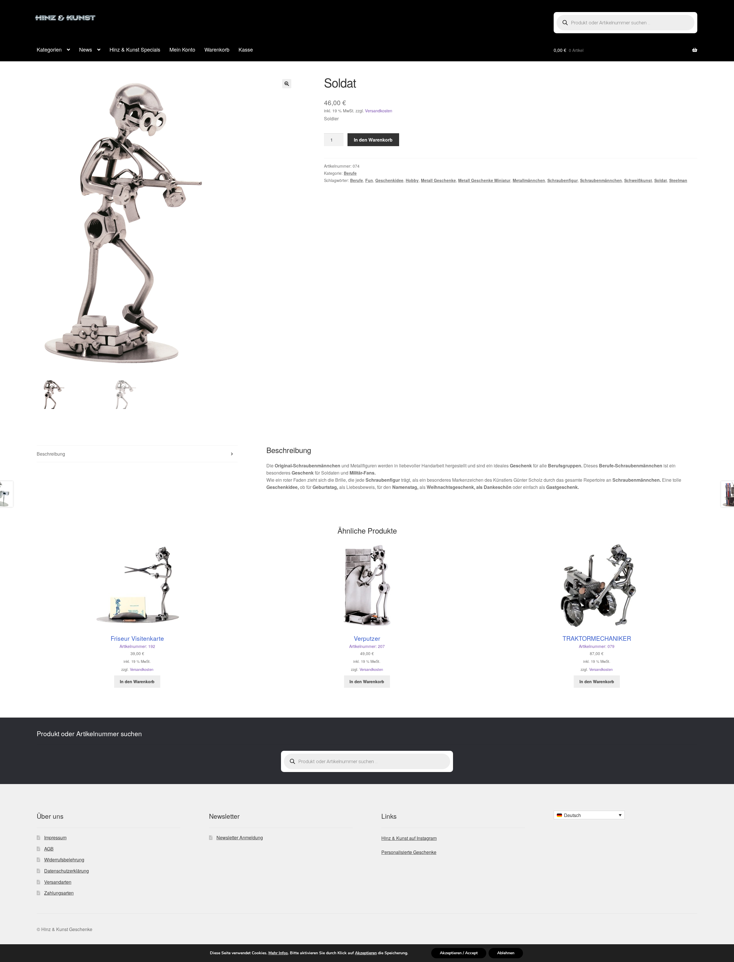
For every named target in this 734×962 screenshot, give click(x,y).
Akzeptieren (366, 953)
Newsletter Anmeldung (239, 837)
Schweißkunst (638, 180)
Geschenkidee (389, 180)
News (85, 49)
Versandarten (57, 882)
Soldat (660, 180)
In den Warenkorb (373, 139)
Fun (369, 180)
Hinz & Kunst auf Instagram (409, 838)
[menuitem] (589, 815)
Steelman (678, 180)
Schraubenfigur (562, 180)
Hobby (412, 180)
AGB (49, 848)
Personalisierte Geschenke (408, 852)
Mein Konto (182, 49)
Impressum (55, 837)
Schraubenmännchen (601, 180)
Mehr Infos (278, 953)
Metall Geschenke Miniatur (484, 180)
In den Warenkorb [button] (137, 681)
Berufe (350, 173)
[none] (589, 815)
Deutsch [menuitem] (572, 815)
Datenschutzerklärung (66, 870)
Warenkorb (216, 49)
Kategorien (49, 49)
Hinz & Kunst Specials (135, 49)
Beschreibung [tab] (51, 453)
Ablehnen (505, 953)
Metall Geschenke (438, 180)
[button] (286, 83)
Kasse (246, 49)
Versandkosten (378, 110)
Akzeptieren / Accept (459, 953)
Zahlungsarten (59, 892)
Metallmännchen (529, 180)
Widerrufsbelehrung (64, 859)
